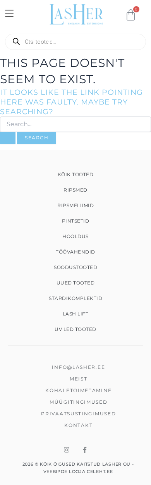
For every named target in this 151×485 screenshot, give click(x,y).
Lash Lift (76, 314)
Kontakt (78, 425)
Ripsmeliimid (75, 205)
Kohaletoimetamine (78, 390)
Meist (79, 379)
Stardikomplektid (75, 298)
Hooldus (75, 236)
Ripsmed (75, 190)
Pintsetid (75, 221)
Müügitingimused (79, 402)
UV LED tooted (75, 329)
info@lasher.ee (78, 367)
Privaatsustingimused (78, 413)
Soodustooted (75, 267)
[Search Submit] (7, 138)
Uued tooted (76, 283)
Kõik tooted (76, 174)
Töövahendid (75, 252)
